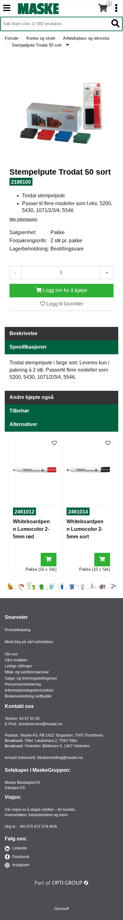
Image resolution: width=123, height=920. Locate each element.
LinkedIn (19, 848)
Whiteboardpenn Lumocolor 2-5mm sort (85, 529)
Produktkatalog (18, 630)
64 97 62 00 (29, 718)
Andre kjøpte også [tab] (31, 397)
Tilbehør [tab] (19, 410)
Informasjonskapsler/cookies (29, 690)
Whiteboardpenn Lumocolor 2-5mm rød (31, 529)
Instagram (20, 865)
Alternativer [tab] (23, 424)
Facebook (20, 857)
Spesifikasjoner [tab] (28, 347)
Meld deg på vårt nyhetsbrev (29, 642)
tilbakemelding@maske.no (60, 757)
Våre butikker (16, 660)
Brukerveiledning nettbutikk (28, 696)
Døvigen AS (15, 788)
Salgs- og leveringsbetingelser (31, 678)
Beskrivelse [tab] (23, 333)
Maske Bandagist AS (22, 782)
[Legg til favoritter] (54, 443)
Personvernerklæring (23, 684)
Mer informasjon (23, 219)
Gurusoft (61, 908)
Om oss (11, 654)
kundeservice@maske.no (40, 724)
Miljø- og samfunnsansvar (27, 672)
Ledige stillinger (18, 666)
